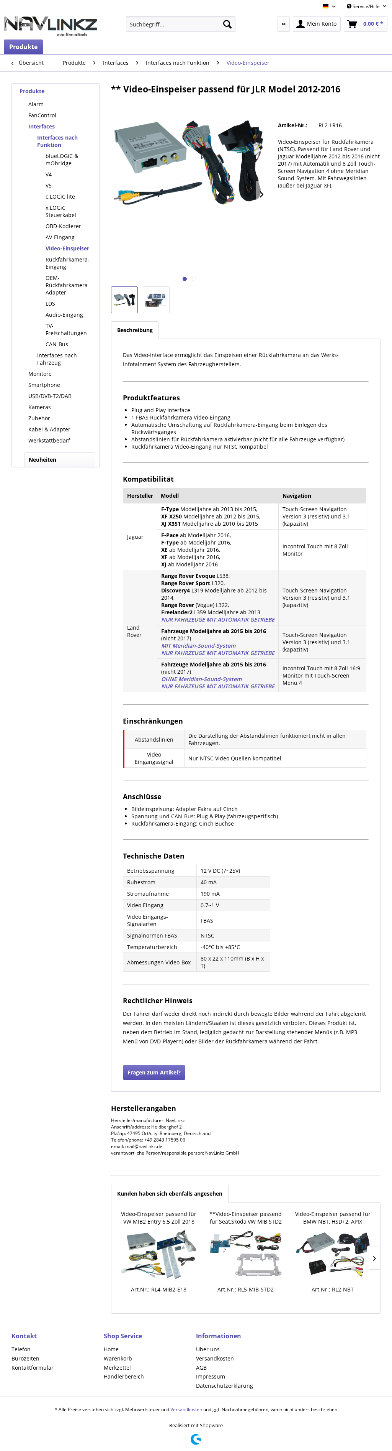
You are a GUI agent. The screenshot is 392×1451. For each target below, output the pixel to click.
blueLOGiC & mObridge (62, 159)
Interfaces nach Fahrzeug (57, 359)
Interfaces (41, 126)
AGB (201, 1367)
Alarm (36, 104)
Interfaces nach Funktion (57, 141)
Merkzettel (117, 1367)
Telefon (21, 1349)
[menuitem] (181, 24)
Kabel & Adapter (49, 429)
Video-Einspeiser (67, 248)
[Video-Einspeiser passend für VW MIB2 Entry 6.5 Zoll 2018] (158, 1254)
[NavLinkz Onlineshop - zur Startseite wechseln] (50, 26)
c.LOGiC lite (60, 196)
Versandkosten (215, 1358)
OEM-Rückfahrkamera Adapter (67, 285)
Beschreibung (135, 330)
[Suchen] (227, 24)
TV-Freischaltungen (66, 329)
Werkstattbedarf (49, 440)
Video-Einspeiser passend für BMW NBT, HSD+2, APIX (333, 1217)
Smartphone (44, 384)
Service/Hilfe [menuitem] (366, 6)
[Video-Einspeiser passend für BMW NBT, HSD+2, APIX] (332, 1254)
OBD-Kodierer (63, 226)
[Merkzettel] (284, 24)
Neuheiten (42, 459)
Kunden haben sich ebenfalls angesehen (169, 1193)
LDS (50, 303)
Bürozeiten (25, 1358)
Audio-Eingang (64, 314)
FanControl (42, 115)
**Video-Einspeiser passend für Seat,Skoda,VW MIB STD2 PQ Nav (245, 1218)
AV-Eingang (60, 237)
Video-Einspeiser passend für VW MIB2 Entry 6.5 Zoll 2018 (158, 1217)
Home (111, 1349)
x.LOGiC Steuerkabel (61, 211)
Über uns (208, 1349)
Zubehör (39, 418)
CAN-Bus (57, 344)
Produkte (32, 91)
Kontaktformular (32, 1367)
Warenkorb (118, 1358)
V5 (49, 185)
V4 (49, 174)
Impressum (210, 1376)
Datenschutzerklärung (224, 1385)
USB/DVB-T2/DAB (50, 396)
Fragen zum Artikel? (154, 1072)
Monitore (40, 373)
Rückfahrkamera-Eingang (68, 263)
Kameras (39, 407)
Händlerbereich (124, 1376)
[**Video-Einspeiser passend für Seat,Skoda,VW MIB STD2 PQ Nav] (245, 1254)
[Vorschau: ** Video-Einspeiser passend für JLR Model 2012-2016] (124, 299)
